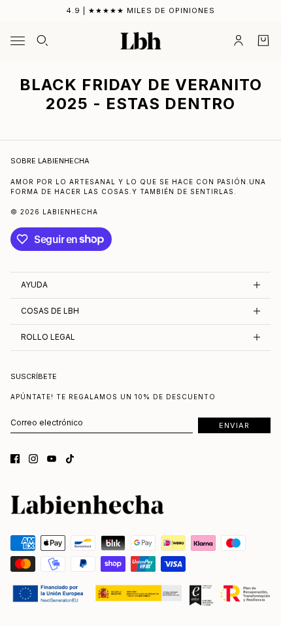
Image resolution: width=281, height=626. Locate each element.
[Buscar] (42, 40)
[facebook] (15, 459)
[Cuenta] (238, 40)
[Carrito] (263, 40)
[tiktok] (70, 459)
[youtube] (51, 459)
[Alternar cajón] (17, 41)
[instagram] (33, 459)
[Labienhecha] (140, 41)
